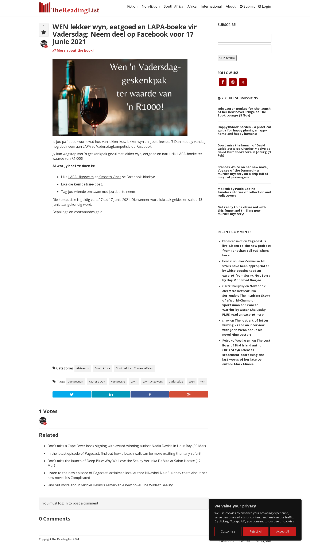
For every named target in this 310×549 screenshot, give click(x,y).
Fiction (132, 6)
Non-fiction (151, 6)
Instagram (263, 541)
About (231, 6)
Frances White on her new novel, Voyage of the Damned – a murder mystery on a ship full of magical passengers (243, 172)
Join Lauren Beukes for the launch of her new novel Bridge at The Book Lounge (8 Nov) (244, 111)
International (211, 6)
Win (202, 381)
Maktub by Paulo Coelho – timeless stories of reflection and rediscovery (244, 192)
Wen (192, 381)
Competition (75, 381)
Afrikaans (82, 368)
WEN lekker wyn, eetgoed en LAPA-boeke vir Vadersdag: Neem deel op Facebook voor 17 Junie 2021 (125, 34)
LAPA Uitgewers (81, 176)
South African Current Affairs (134, 368)
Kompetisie (118, 381)
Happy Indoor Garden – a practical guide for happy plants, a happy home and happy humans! (244, 130)
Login (266, 6)
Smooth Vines (109, 176)
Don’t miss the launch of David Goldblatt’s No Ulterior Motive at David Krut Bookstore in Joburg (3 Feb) (244, 150)
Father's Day (97, 381)
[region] (255, 520)
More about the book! (75, 50)
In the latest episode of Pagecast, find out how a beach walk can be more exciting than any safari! (124, 453)
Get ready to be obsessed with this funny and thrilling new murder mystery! (242, 210)
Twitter (244, 541)
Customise (228, 531)
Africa (192, 6)
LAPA (134, 381)
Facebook (227, 541)
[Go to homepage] (74, 7)
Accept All (283, 531)
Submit (249, 6)
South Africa (173, 6)
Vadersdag (176, 381)
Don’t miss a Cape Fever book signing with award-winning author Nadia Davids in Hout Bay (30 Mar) (126, 446)
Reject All (255, 531)
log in (63, 503)
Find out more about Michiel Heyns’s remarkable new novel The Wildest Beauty (110, 485)
